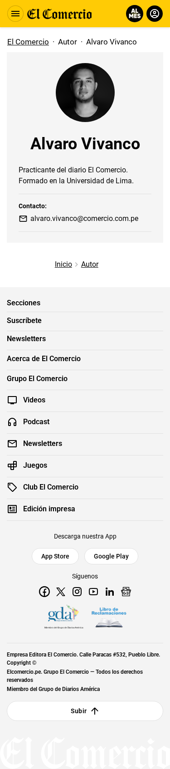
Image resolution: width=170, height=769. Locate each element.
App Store (55, 556)
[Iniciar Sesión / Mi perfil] (154, 13)
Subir (79, 711)
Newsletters (26, 339)
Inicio (63, 264)
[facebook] (44, 591)
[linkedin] (109, 591)
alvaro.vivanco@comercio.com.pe (84, 218)
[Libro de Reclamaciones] (109, 617)
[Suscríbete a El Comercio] (133, 13)
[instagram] (77, 591)
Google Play (111, 556)
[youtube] (93, 591)
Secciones (23, 303)
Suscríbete (24, 321)
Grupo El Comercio (37, 379)
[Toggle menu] (15, 13)
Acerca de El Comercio (44, 359)
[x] (60, 591)
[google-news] (126, 591)
